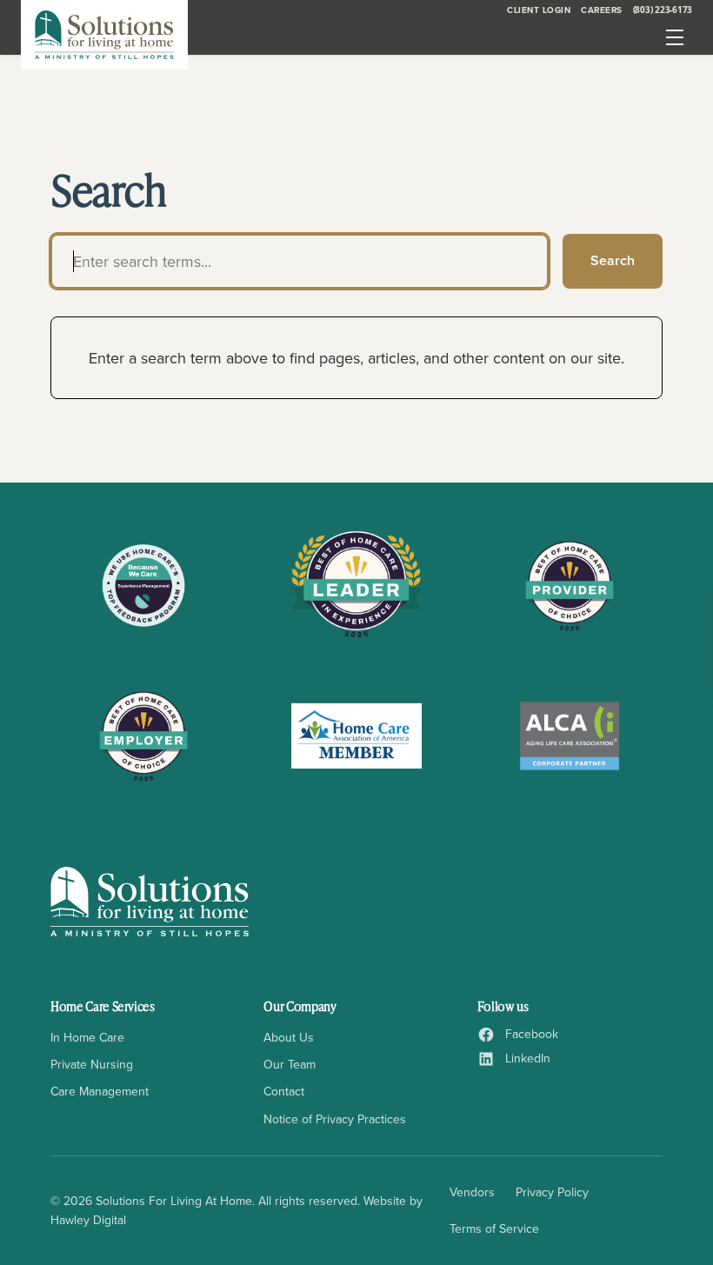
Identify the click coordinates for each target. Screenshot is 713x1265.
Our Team (289, 1064)
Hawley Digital (88, 1219)
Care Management (99, 1091)
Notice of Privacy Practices (334, 1119)
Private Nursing (91, 1064)
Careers (602, 10)
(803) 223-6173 (663, 9)
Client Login (538, 10)
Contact (283, 1091)
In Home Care (87, 1037)
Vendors (472, 1192)
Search (612, 260)
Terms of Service (494, 1228)
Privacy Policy (552, 1192)
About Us (288, 1037)
